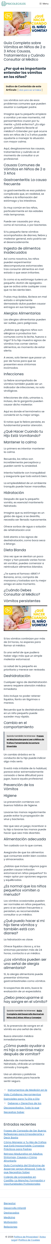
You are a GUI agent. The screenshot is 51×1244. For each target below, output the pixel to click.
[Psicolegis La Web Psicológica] (13, 3)
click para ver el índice (30, 90)
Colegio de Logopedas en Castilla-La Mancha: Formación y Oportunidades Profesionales (24, 1180)
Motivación (10, 1222)
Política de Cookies (29, 1240)
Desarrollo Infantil (15, 1208)
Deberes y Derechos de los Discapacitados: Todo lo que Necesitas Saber (22, 1108)
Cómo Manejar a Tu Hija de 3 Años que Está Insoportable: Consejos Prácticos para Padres (25, 1145)
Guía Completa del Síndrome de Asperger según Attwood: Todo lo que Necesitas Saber (24, 1169)
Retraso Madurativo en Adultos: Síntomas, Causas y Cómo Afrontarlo (23, 1157)
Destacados (11, 1212)
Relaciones (10, 1226)
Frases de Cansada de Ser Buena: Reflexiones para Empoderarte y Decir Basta (25, 1134)
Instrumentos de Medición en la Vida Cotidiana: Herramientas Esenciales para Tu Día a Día (25, 1094)
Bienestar (10, 1203)
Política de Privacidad (26, 1236)
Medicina (9, 1217)
